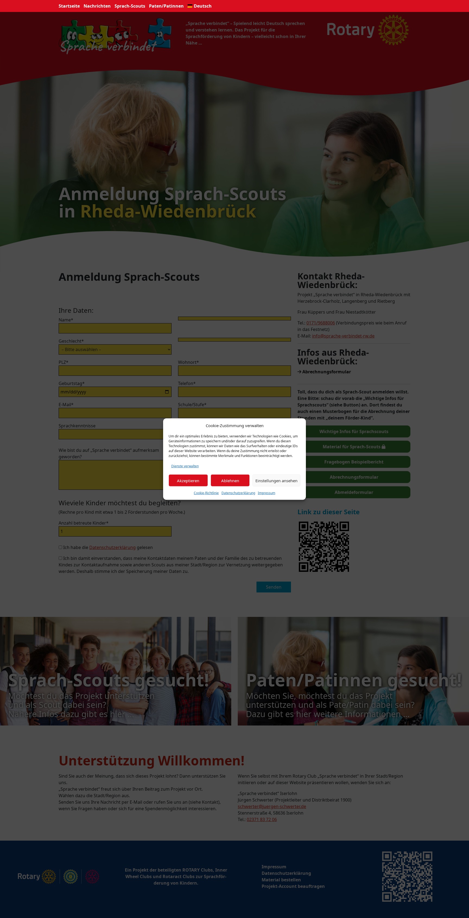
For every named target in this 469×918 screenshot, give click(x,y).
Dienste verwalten (185, 466)
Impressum (266, 493)
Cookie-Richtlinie (206, 493)
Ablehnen (230, 480)
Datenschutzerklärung (238, 493)
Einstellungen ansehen (276, 480)
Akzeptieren (188, 480)
